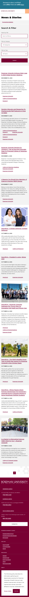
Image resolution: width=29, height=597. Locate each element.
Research (5, 101)
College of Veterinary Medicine (11, 167)
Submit (14, 60)
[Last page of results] (22, 473)
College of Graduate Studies (10, 460)
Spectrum (5, 248)
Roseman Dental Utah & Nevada (10, 535)
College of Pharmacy (18, 248)
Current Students (6, 546)
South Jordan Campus (8, 510)
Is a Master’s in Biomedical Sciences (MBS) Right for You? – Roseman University (12, 440)
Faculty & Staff (6, 544)
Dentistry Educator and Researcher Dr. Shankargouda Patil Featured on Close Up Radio (13, 111)
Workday (5, 555)
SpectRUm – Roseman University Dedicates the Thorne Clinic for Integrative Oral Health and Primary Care (14, 306)
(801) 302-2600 (7, 518)
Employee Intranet (7, 559)
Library (4, 561)
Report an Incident (7, 563)
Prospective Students (7, 22)
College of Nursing (17, 411)
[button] (16, 591)
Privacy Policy (7, 591)
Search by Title (4, 32)
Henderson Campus (7, 488)
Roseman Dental (7, 332)
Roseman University (8, 96)
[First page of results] (6, 473)
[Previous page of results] (9, 473)
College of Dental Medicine (10, 98)
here (22, 4)
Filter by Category (5, 41)
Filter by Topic (4, 50)
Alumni (4, 548)
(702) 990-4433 (7, 494)
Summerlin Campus (7, 498)
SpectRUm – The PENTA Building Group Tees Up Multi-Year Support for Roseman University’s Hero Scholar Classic (14, 361)
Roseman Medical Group (8, 533)
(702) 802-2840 (7, 504)
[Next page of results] (19, 473)
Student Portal (6, 557)
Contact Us (14, 524)
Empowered (5, 537)
